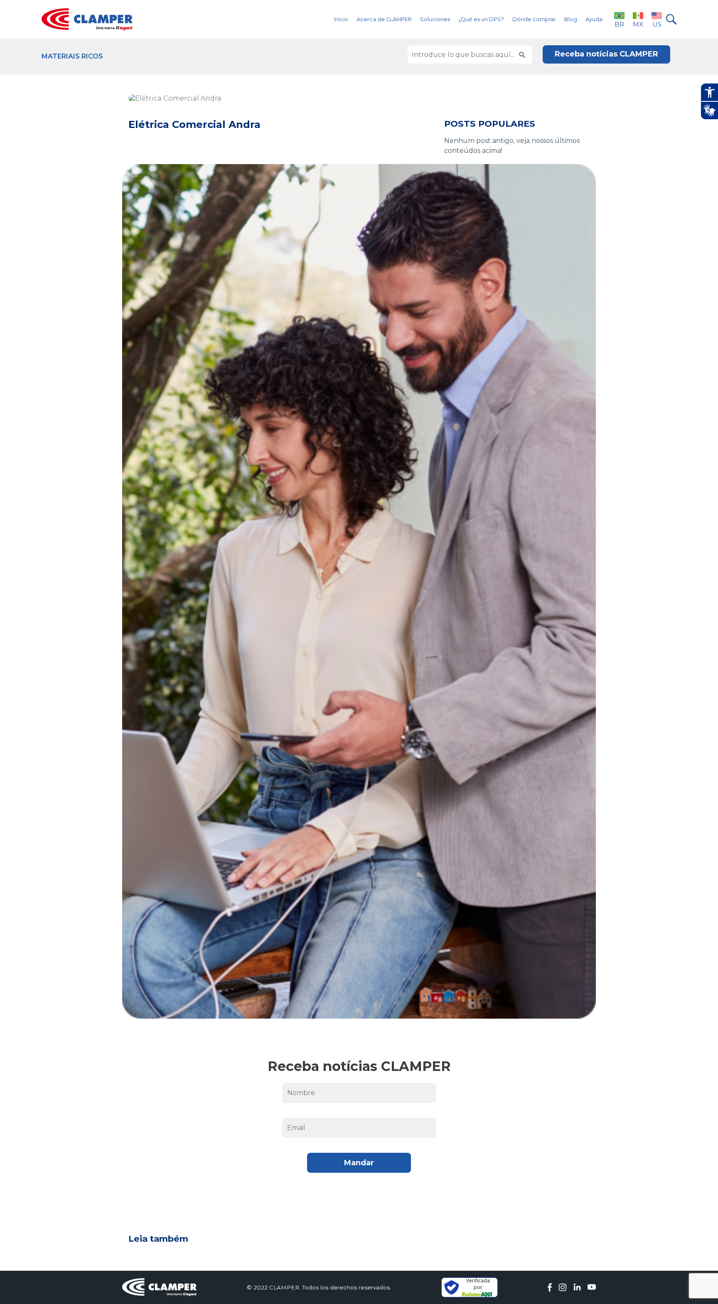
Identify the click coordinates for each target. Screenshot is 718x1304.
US (656, 24)
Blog (570, 19)
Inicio (341, 19)
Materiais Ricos (72, 56)
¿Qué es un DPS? (481, 19)
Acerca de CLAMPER (384, 19)
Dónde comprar (534, 19)
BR (619, 24)
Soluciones (435, 19)
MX (638, 24)
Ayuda (593, 19)
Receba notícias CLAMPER (606, 54)
